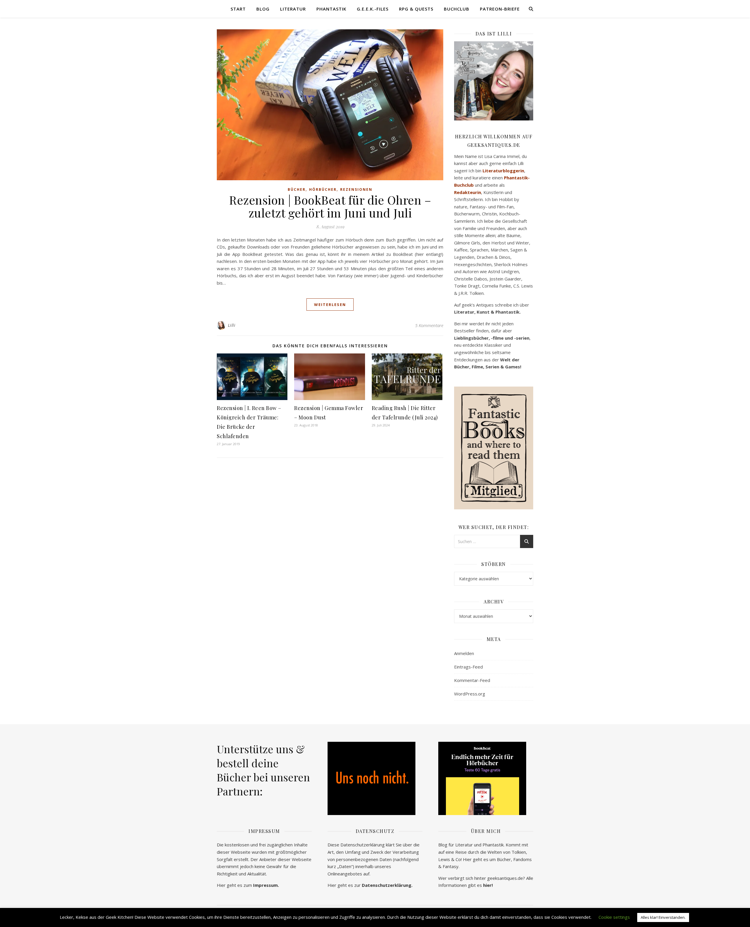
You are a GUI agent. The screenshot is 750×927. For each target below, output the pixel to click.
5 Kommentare (429, 325)
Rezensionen (356, 189)
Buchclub (456, 9)
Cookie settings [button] (614, 917)
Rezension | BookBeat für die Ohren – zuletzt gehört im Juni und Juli (330, 206)
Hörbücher (323, 189)
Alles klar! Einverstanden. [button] (663, 917)
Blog (263, 9)
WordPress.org (469, 694)
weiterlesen (330, 304)
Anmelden (464, 653)
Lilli (232, 325)
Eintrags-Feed (468, 667)
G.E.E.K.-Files (372, 9)
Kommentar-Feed (472, 680)
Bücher (297, 189)
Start (238, 9)
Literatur (293, 9)
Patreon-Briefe (500, 9)
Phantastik (331, 9)
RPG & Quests (416, 9)
